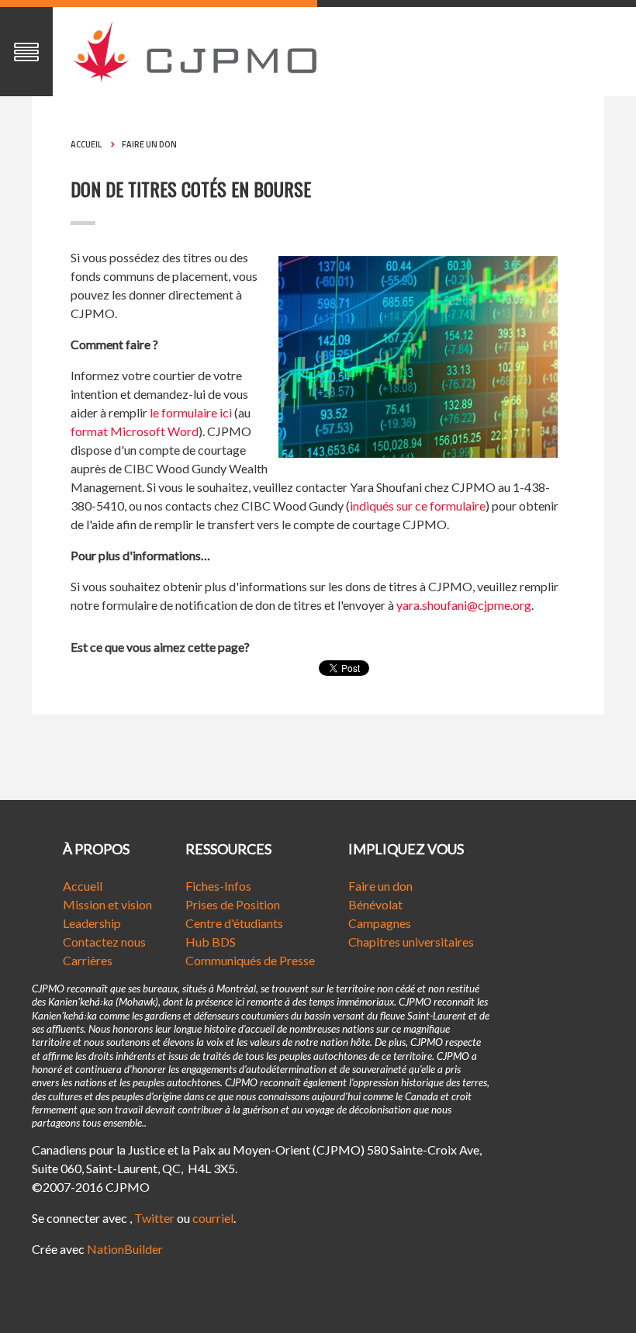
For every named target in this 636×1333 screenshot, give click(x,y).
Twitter (154, 1217)
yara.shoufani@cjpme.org (463, 604)
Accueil (86, 144)
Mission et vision (107, 904)
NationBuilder (125, 1248)
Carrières (87, 960)
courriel (212, 1217)
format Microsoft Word (135, 431)
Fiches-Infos (218, 885)
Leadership (92, 923)
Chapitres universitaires (411, 941)
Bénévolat (375, 904)
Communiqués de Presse (250, 960)
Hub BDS (210, 941)
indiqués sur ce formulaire (418, 505)
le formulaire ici (191, 412)
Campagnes (379, 923)
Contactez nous (104, 941)
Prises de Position (232, 904)
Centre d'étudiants (234, 923)
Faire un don (149, 144)
